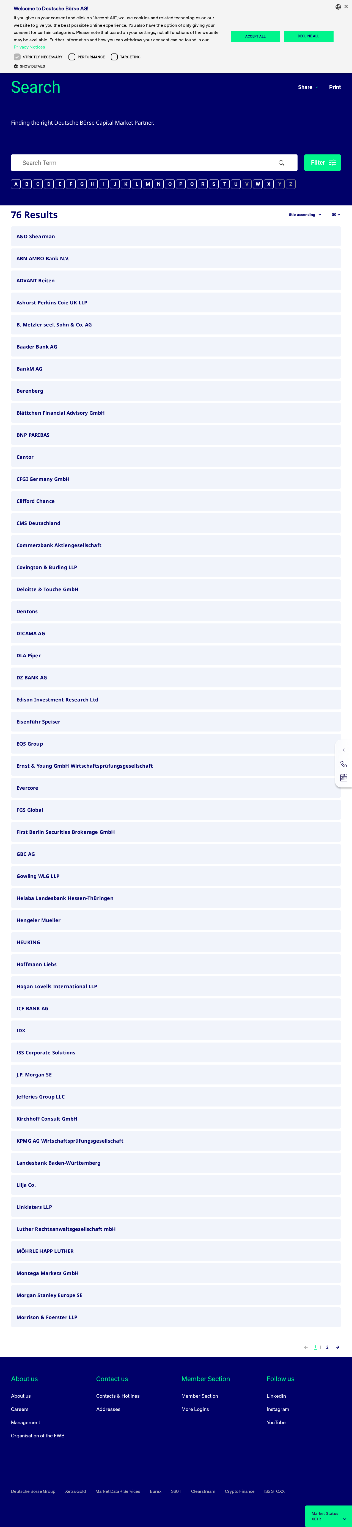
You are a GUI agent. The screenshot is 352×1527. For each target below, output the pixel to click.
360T (176, 1491)
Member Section (200, 1395)
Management (25, 1422)
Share (306, 87)
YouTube (276, 1422)
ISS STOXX (274, 1491)
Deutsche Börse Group (33, 1491)
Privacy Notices (29, 47)
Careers (20, 1409)
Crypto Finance (240, 1491)
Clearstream (203, 1491)
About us (21, 1395)
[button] (118, 66)
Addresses (108, 1409)
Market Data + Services (118, 1491)
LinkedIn (276, 1395)
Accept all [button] (255, 36)
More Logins (195, 1409)
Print (335, 87)
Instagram (278, 1409)
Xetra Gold (76, 1491)
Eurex (156, 1491)
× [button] (346, 7)
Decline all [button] (308, 36)
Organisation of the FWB (38, 1435)
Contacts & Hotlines (118, 1395)
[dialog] (176, 36)
